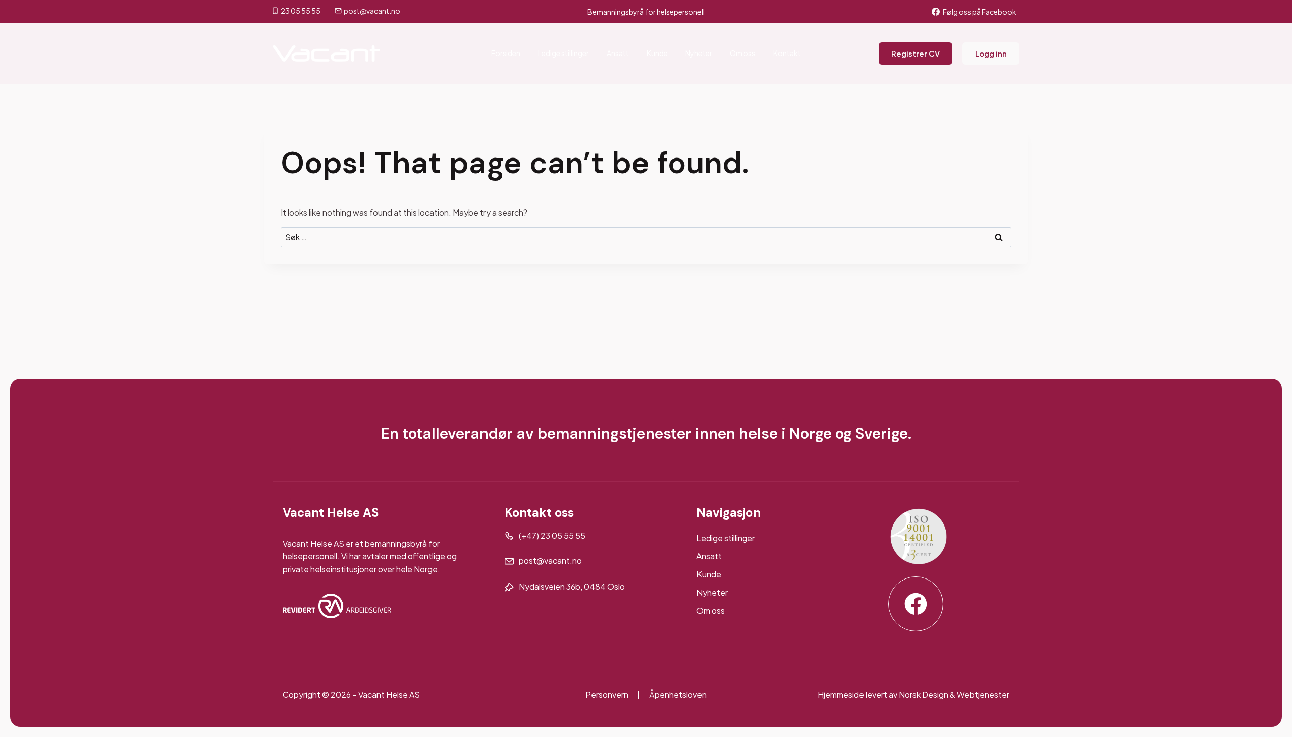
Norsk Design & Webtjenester (954, 694)
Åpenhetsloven (678, 694)
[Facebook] (915, 603)
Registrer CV (915, 53)
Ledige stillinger (563, 53)
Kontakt (787, 53)
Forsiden (505, 53)
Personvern (606, 694)
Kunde (657, 53)
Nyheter (698, 53)
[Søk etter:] (646, 237)
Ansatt (618, 53)
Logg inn (991, 53)
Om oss (743, 53)
